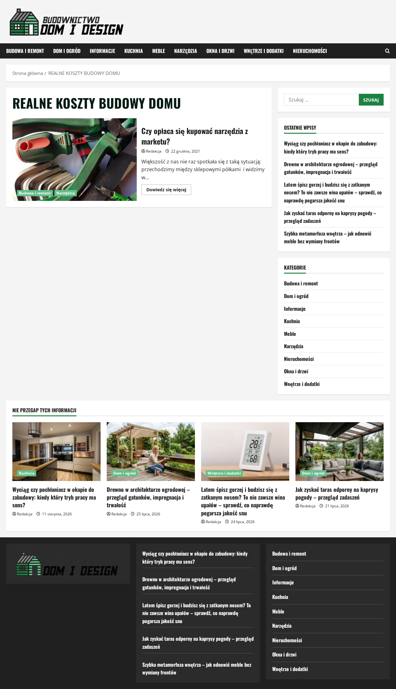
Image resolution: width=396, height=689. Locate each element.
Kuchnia (133, 50)
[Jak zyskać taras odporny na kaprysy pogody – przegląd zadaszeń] (339, 451)
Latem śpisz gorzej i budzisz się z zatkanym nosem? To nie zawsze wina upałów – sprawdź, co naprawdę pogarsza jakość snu (333, 192)
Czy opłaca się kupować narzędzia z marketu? (74, 159)
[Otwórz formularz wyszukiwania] (387, 51)
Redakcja (153, 151)
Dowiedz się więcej (168, 190)
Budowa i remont (25, 50)
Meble (158, 50)
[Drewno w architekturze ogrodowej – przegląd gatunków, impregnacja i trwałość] (151, 451)
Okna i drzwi (220, 50)
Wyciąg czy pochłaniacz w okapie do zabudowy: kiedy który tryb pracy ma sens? (330, 147)
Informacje (102, 50)
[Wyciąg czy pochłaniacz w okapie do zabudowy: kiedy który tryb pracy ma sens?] (56, 451)
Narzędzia (185, 50)
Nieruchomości (310, 50)
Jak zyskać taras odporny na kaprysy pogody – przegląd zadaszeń (336, 493)
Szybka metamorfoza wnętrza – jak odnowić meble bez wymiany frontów (327, 237)
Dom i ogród (66, 50)
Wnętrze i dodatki (264, 50)
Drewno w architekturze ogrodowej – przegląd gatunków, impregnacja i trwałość (330, 168)
